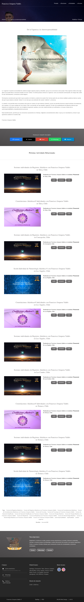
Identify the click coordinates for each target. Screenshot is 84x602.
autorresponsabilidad (60, 517)
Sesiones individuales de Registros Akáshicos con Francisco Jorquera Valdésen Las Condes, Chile (42, 371)
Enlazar (80, 19)
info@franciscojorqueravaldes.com (12, 570)
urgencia (41, 519)
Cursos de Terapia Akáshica (56, 514)
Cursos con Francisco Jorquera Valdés (43, 517)
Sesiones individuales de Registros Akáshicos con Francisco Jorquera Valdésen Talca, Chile (42, 168)
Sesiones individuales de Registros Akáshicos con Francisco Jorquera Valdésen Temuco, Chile (42, 438)
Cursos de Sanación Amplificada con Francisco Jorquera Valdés (31, 514)
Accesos (80, 3)
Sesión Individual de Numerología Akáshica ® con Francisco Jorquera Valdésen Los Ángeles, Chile (42, 269)
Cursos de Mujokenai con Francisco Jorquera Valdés (43, 515)
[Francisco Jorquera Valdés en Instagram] (63, 569)
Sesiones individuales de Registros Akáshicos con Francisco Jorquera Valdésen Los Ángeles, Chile (42, 337)
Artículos (4, 19)
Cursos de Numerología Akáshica (66, 515)
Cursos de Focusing (41, 512)
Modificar (74, 19)
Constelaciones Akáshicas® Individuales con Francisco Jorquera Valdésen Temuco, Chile (42, 404)
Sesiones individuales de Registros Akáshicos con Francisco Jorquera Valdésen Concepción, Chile (42, 236)
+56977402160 (6, 576)
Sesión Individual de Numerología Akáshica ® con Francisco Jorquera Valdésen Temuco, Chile (42, 472)
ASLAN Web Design (62, 599)
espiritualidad (70, 517)
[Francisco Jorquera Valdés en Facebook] (59, 569)
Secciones (63, 3)
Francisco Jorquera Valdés (11, 3)
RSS (43, 599)
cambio (77, 517)
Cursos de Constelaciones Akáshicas (67, 510)
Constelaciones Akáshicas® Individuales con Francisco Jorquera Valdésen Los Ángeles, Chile (42, 303)
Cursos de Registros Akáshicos (14, 510)
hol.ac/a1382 (45, 522)
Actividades (72, 3)
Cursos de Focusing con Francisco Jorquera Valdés (61, 512)
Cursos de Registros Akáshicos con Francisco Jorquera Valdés (40, 510)
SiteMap (37, 599)
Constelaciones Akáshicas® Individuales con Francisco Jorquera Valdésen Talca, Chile (42, 202)
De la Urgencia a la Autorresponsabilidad (17, 19)
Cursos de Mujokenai (22, 515)
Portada (56, 3)
